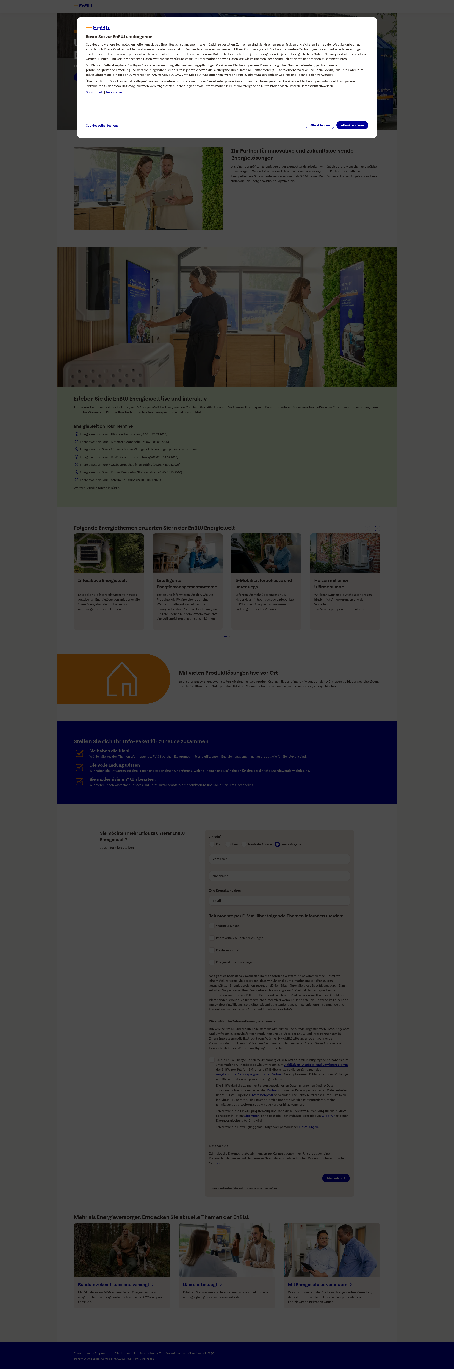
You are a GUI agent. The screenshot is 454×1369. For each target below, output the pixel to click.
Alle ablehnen (320, 125)
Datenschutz (94, 92)
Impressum (114, 92)
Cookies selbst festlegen (103, 125)
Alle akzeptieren (352, 125)
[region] (227, 684)
